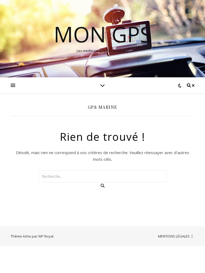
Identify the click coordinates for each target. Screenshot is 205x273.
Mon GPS (103, 34)
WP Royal (45, 236)
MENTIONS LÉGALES (174, 236)
